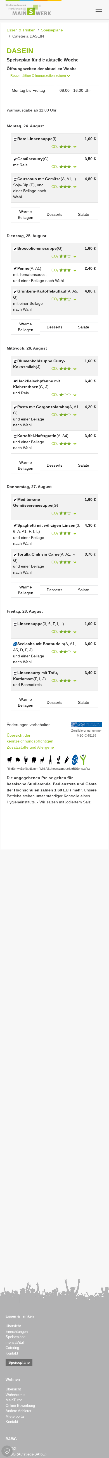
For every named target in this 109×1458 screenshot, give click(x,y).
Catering (12, 1348)
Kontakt (12, 1353)
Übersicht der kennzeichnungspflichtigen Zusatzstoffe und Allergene (30, 741)
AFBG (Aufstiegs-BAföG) (26, 1454)
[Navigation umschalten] (98, 9)
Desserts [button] (54, 214)
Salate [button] (83, 214)
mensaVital (15, 1343)
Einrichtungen (17, 1332)
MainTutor (14, 1400)
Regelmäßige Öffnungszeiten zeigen (38, 76)
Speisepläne (15, 1337)
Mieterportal (15, 1417)
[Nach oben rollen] (97, 1446)
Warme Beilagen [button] (25, 214)
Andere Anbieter (18, 1411)
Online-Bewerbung (20, 1406)
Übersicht (13, 1326)
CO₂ (55, 147)
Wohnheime (15, 1395)
